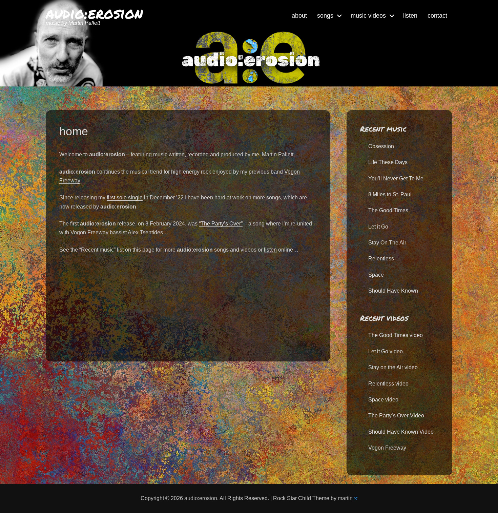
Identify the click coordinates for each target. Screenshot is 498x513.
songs (325, 15)
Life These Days (388, 162)
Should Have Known (393, 291)
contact (437, 15)
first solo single (125, 197)
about (299, 15)
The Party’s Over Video (396, 415)
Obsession (381, 146)
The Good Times (388, 210)
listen (410, 15)
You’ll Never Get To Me (395, 178)
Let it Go (378, 227)
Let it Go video (385, 351)
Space (376, 275)
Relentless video (388, 384)
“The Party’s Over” (221, 223)
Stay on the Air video (393, 367)
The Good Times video (395, 335)
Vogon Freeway (387, 448)
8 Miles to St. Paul (390, 194)
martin (345, 498)
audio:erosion (94, 12)
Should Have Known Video (401, 432)
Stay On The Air (387, 242)
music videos (368, 15)
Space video (383, 399)
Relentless (381, 258)
